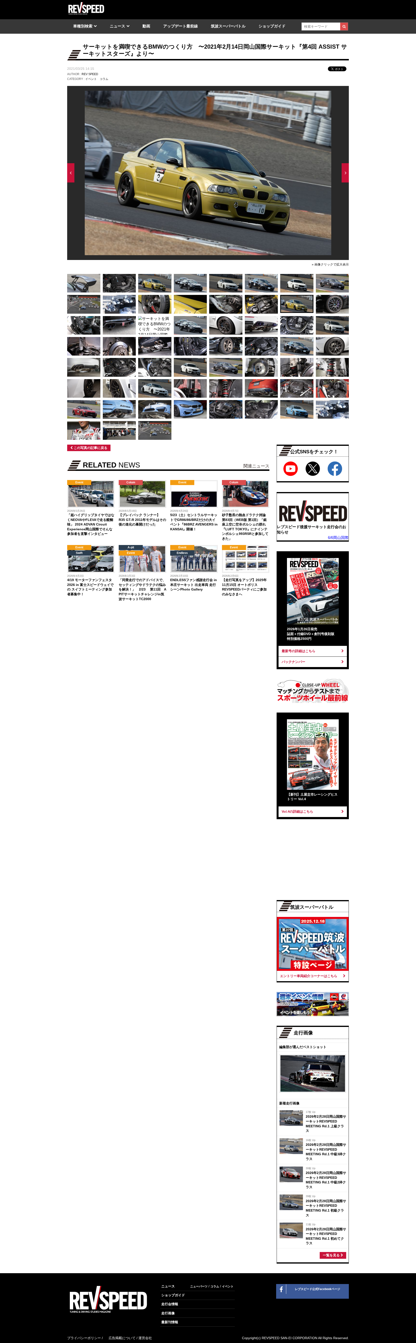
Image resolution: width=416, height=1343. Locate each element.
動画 (146, 26)
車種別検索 (82, 26)
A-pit (131, 547)
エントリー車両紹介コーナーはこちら (308, 976)
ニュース (117, 26)
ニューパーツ (199, 1286)
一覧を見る (332, 1255)
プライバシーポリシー (84, 1338)
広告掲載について (122, 1338)
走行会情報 (169, 1304)
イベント (91, 79)
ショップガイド (272, 26)
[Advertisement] (117, 645)
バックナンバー (293, 662)
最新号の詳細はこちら (298, 651)
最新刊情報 (169, 1322)
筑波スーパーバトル (228, 26)
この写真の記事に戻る (90, 448)
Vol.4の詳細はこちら (297, 811)
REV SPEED (90, 74)
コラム (104, 79)
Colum (130, 482)
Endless (182, 553)
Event (79, 482)
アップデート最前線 (180, 26)
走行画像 (168, 1313)
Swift (79, 553)
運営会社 (145, 1338)
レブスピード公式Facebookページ (317, 1289)
